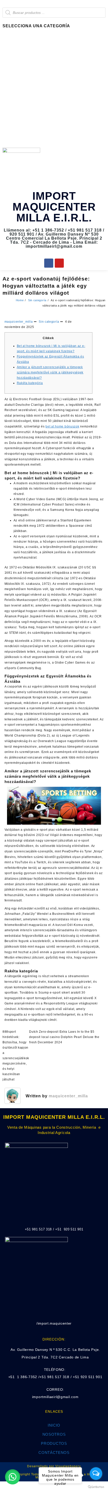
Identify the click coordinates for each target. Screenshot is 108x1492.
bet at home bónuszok (62, 426)
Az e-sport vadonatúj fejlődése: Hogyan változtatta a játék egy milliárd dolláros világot (46, 286)
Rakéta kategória (30, 383)
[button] (12, 1476)
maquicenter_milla (19, 321)
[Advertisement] (54, 88)
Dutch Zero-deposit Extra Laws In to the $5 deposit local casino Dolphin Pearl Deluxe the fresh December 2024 (64, 1037)
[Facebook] (48, 263)
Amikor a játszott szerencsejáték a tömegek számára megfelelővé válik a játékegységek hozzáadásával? (50, 372)
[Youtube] (59, 263)
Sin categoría (49, 321)
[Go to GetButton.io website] (96, 1486)
